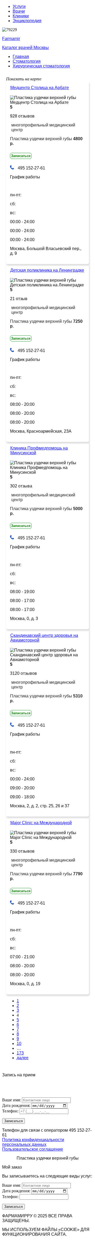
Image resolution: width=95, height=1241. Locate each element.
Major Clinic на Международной (41, 822)
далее (22, 1058)
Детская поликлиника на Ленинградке (47, 270)
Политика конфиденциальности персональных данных (33, 1142)
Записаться (21, 156)
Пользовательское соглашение (32, 1149)
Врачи (19, 11)
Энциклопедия (27, 20)
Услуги (19, 6)
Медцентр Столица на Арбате (39, 87)
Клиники (21, 16)
